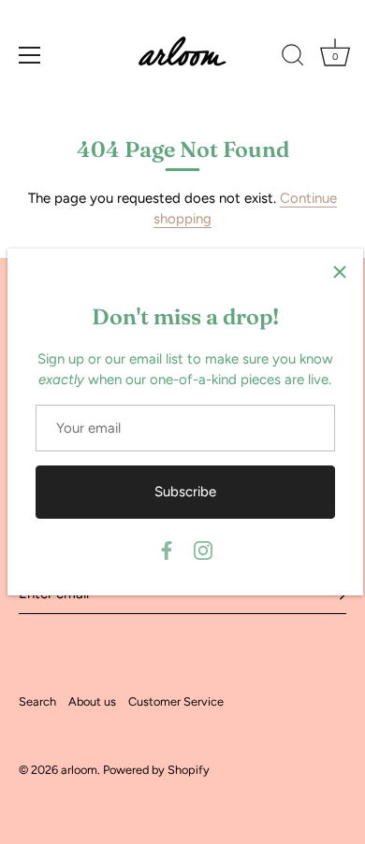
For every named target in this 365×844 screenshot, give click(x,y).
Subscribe (185, 491)
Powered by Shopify (156, 770)
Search (37, 701)
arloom (79, 770)
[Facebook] (166, 549)
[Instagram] (203, 549)
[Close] (339, 272)
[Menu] (30, 55)
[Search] (293, 58)
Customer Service (176, 701)
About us (92, 701)
